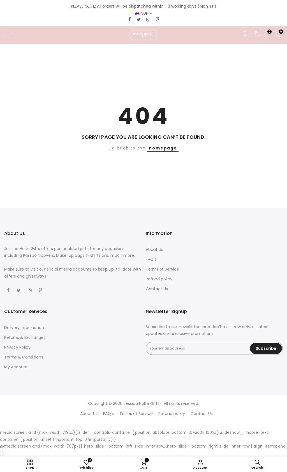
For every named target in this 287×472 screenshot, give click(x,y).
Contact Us (157, 289)
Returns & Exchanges (24, 337)
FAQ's (151, 259)
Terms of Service (162, 269)
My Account (16, 367)
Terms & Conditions (23, 357)
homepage (163, 148)
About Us (154, 249)
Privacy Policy (17, 347)
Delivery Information (24, 327)
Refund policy (159, 279)
